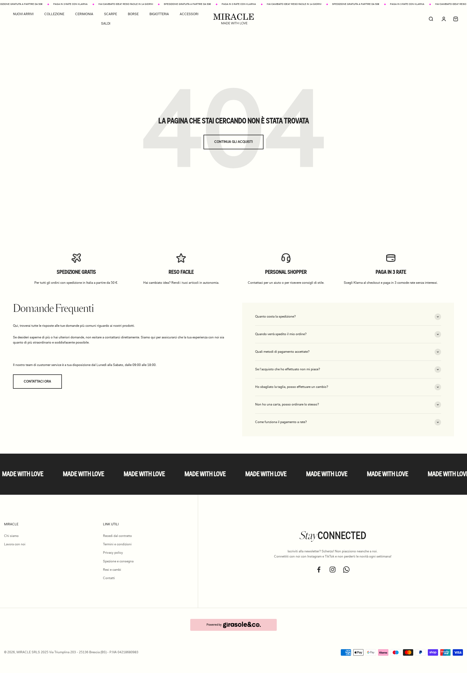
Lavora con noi (14, 544)
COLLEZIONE (54, 14)
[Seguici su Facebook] (318, 569)
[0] (455, 19)
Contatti (109, 578)
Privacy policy (113, 552)
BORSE (133, 14)
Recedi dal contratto (117, 535)
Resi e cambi (112, 569)
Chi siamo (11, 535)
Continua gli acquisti (233, 141)
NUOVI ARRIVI (23, 14)
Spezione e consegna (118, 561)
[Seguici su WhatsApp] (346, 569)
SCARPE (110, 14)
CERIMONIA (84, 14)
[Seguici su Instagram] (332, 569)
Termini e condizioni (117, 544)
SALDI (105, 23)
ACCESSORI (189, 14)
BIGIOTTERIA (159, 14)
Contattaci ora (37, 381)
